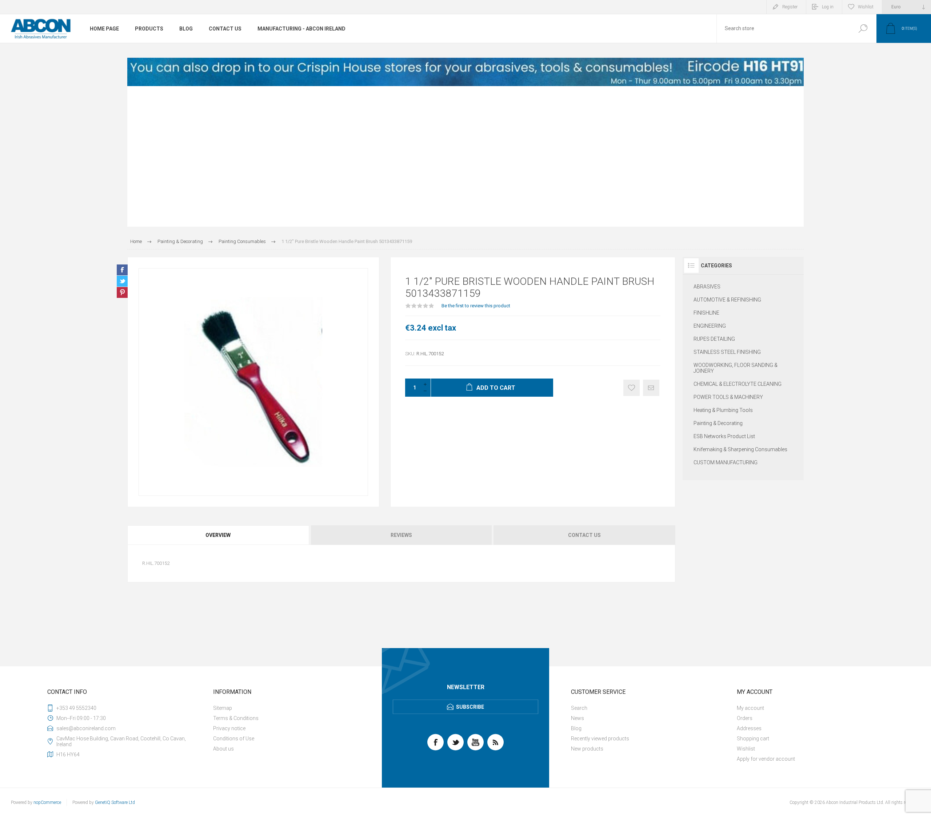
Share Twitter (122, 281)
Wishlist (746, 749)
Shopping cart (753, 738)
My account (750, 708)
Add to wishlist (631, 388)
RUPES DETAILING (714, 339)
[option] (465, 72)
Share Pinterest (122, 292)
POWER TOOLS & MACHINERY (728, 397)
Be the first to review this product (475, 305)
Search (862, 28)
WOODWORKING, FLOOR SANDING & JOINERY (736, 368)
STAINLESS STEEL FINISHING (727, 352)
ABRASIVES (707, 287)
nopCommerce (47, 802)
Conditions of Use (233, 738)
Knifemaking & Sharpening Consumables (740, 449)
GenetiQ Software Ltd (115, 802)
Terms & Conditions (236, 718)
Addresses (749, 728)
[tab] (218, 535)
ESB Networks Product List (724, 436)
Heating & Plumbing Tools (723, 410)
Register (790, 6)
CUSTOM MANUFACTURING (726, 462)
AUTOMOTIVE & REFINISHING (727, 300)
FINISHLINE (706, 313)
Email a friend (651, 388)
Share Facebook (122, 269)
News (577, 718)
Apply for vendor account (766, 759)
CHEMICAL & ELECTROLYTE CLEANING (738, 384)
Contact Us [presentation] (584, 535)
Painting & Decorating (718, 423)
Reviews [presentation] (401, 535)
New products (587, 749)
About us (223, 749)
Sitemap (222, 708)
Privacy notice (229, 728)
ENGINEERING (710, 326)
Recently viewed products (600, 738)
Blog (576, 728)
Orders (744, 718)
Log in (828, 6)
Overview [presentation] (218, 535)
